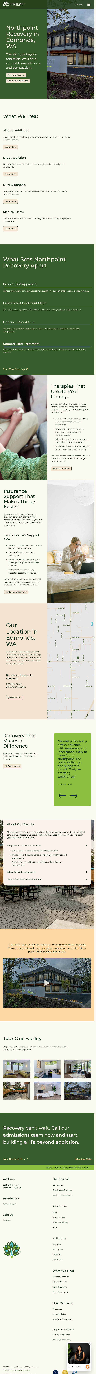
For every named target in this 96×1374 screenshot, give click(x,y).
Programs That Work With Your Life (24, 870)
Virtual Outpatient (61, 1359)
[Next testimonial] (73, 819)
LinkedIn (57, 1279)
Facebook (57, 1284)
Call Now (79, 4)
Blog (55, 1237)
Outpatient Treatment (63, 1354)
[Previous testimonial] (62, 819)
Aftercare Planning (62, 1364)
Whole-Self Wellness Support (21, 896)
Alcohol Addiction (61, 1301)
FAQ (55, 1252)
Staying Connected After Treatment (24, 904)
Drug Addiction (60, 1306)
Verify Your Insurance (63, 1220)
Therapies (57, 1334)
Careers (6, 1245)
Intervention (59, 1242)
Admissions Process (62, 1215)
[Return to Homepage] (14, 4)
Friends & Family (60, 1247)
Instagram (58, 1274)
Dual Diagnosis (60, 1311)
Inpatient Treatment (62, 1344)
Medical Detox (59, 1339)
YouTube (57, 1269)
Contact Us (58, 1210)
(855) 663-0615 (9, 1229)
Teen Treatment (60, 1317)
